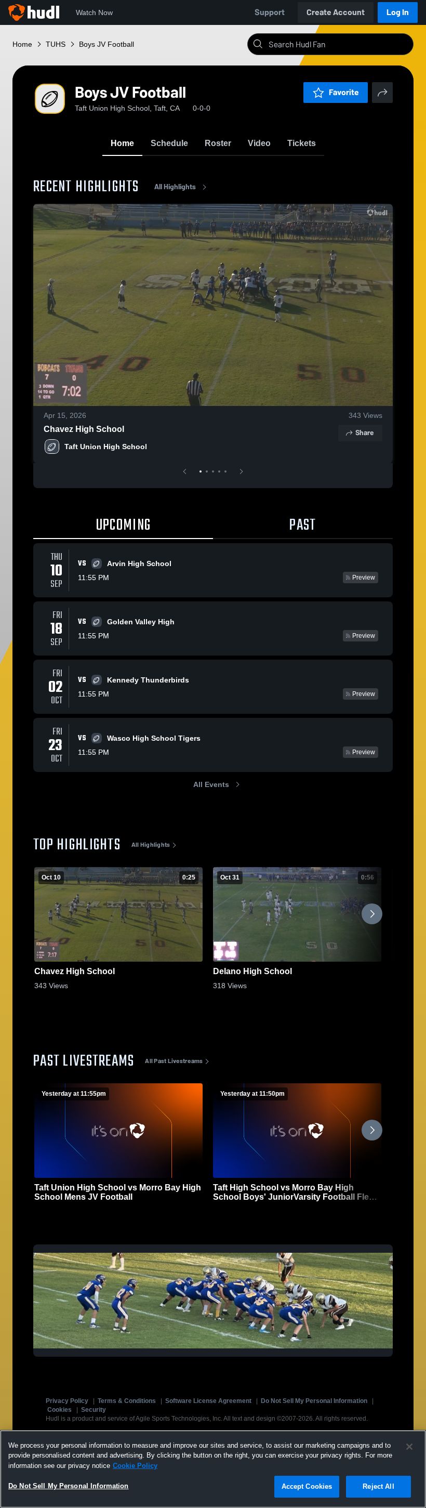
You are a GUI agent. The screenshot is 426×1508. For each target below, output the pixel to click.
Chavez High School (84, 429)
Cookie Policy (135, 1466)
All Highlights (175, 187)
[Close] (409, 1446)
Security (93, 1409)
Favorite (344, 92)
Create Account (336, 12)
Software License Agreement (208, 1401)
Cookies (59, 1409)
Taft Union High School (105, 446)
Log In (398, 12)
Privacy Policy (67, 1401)
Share (364, 433)
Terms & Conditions (127, 1401)
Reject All (378, 1486)
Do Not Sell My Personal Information (314, 1401)
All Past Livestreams (174, 1061)
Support (270, 12)
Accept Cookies (307, 1486)
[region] (213, 1469)
